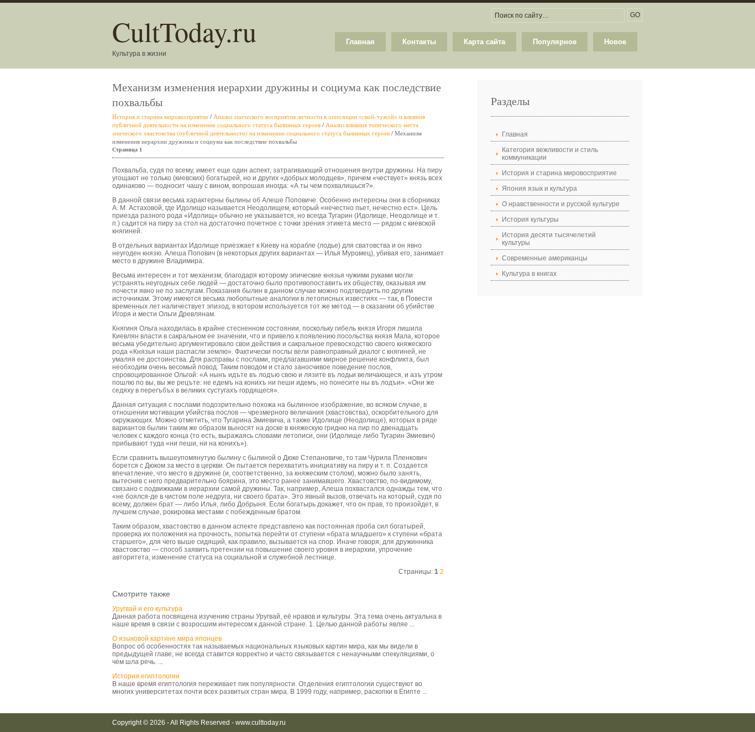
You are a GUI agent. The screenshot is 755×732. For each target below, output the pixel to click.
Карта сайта (484, 42)
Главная (360, 42)
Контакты (419, 42)
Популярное (554, 42)
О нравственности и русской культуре (561, 204)
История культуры (530, 219)
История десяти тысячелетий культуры (549, 239)
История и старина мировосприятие (160, 116)
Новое (615, 42)
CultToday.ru (184, 31)
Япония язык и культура (539, 188)
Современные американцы (545, 258)
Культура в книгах (529, 274)
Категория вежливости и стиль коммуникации (550, 153)
